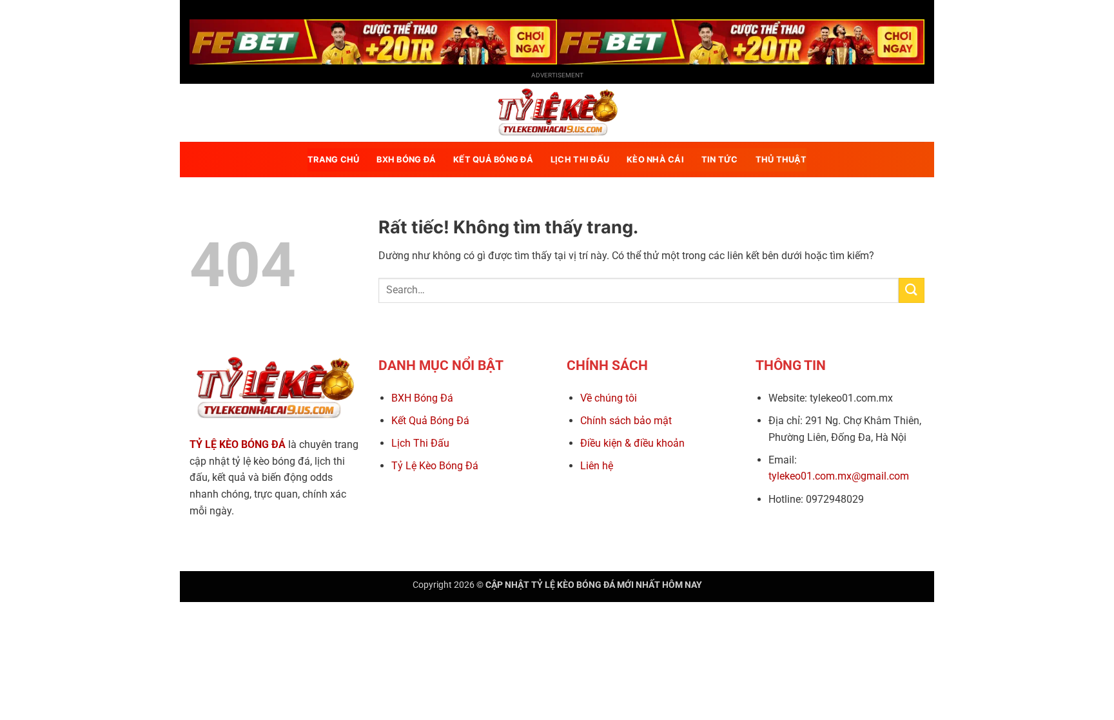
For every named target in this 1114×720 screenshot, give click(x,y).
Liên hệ (596, 466)
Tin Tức (719, 159)
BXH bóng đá (406, 159)
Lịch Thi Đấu (420, 443)
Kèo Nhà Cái (655, 159)
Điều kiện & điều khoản (632, 443)
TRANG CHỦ (333, 159)
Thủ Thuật (781, 159)
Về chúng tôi (608, 398)
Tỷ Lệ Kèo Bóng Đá (434, 466)
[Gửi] (911, 290)
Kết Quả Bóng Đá (430, 420)
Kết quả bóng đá (493, 159)
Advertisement (557, 75)
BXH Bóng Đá (422, 398)
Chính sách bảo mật (626, 420)
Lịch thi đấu (580, 159)
